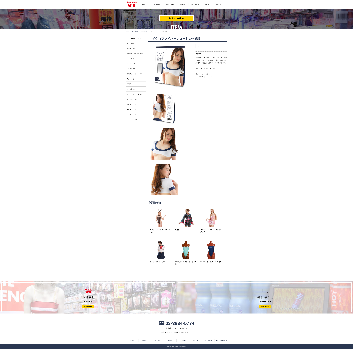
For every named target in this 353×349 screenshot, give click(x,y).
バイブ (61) (130, 58)
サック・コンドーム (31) (134, 94)
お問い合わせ (208, 340)
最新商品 (144, 340)
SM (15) (129, 84)
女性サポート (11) (132, 109)
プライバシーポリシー (221, 340)
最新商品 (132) (131, 48)
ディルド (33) (131, 89)
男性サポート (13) (132, 104)
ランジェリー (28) (132, 114)
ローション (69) (132, 99)
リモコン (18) (131, 69)
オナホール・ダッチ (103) (135, 53)
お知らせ (195, 340)
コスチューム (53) (132, 119)
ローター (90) (131, 63)
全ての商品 (130, 43)
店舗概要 (170, 340)
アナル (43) (130, 79)
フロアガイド (182, 340)
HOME (127, 31)
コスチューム (144, 31)
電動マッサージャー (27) (134, 74)
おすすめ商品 (135, 31)
